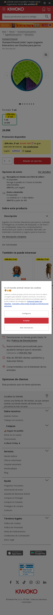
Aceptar (26, 320)
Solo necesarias (26, 328)
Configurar (26, 313)
